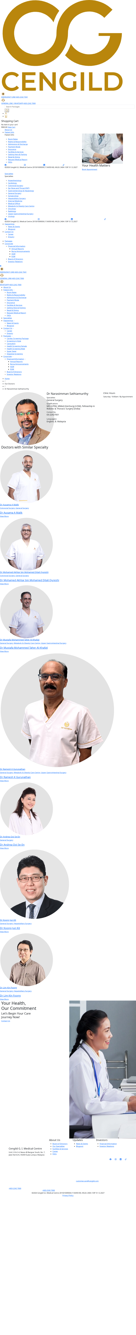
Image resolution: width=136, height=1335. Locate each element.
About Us (8, 130)
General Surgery (14, 193)
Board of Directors (15, 259)
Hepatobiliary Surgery (17, 198)
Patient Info (9, 132)
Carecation (11, 343)
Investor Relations (15, 261)
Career (10, 234)
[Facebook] (5, 165)
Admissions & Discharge (16, 297)
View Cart (11, 127)
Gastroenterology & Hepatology (21, 191)
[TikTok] (63, 165)
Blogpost (11, 229)
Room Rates (11, 292)
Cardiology (12, 183)
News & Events (14, 226)
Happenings (9, 224)
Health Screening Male (16, 349)
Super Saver (11, 351)
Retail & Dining (13, 310)
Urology (11, 216)
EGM (13, 256)
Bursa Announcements (20, 251)
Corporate (9, 243)
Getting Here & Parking (16, 308)
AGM (13, 254)
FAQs (9, 315)
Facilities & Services (14, 305)
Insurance (11, 302)
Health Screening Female (17, 346)
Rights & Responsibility (16, 295)
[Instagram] (25, 165)
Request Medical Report (16, 313)
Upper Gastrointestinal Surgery (20, 214)
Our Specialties (58, 1146)
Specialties (9, 174)
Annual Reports (17, 249)
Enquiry (11, 237)
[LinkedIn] (44, 165)
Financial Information (16, 246)
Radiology (12, 211)
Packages (8, 241)
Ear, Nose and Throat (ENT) (18, 188)
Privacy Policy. (68, 1195)
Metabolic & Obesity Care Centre (21, 206)
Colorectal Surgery (15, 185)
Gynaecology (13, 196)
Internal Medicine (15, 201)
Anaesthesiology (14, 180)
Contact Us (9, 232)
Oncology (12, 208)
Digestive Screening (15, 354)
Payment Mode (13, 300)
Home (7, 378)
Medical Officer (14, 203)
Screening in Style (14, 341)
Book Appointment (89, 169)
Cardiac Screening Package (18, 338)
